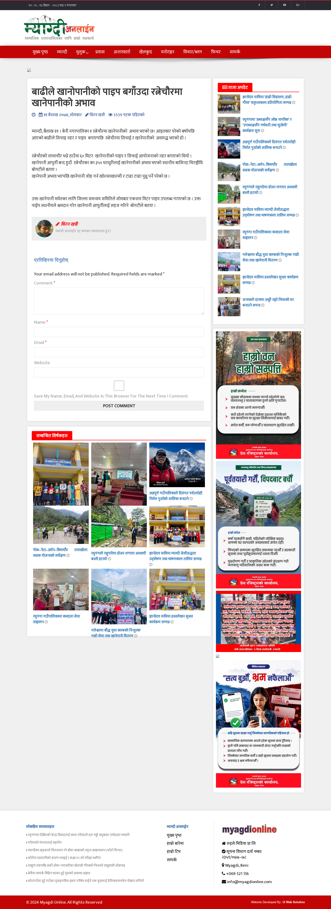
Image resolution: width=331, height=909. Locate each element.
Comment (44, 283)
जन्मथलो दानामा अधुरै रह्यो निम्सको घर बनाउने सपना (268, 303)
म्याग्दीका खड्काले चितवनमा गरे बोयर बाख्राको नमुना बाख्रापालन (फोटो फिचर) (75, 850)
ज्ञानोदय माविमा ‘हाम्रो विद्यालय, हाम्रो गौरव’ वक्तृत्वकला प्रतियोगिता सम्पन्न (267, 100)
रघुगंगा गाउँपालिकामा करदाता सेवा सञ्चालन (56, 619)
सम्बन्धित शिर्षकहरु (52, 436)
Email (40, 342)
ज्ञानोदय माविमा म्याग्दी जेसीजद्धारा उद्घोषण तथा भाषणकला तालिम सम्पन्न (175, 556)
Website (42, 362)
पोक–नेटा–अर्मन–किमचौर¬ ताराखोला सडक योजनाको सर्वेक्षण (60, 553)
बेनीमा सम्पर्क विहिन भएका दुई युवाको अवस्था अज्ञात (59, 873)
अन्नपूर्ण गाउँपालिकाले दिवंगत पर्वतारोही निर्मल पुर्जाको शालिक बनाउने (175, 496)
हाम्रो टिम (174, 851)
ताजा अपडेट (237, 87)
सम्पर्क (172, 860)
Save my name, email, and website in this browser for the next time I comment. (111, 396)
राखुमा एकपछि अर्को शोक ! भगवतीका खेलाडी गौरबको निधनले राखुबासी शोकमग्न (76, 865)
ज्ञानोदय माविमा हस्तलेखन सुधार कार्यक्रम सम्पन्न (270, 280)
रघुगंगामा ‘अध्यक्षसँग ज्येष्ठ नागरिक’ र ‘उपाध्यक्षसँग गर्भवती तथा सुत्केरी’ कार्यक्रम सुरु (267, 125)
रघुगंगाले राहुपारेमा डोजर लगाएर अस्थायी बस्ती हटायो (118, 556)
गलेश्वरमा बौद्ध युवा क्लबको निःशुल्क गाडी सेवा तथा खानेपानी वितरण (116, 633)
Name (41, 322)
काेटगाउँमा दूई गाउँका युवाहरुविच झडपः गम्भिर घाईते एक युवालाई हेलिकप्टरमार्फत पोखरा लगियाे (86, 881)
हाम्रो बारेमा (175, 843)
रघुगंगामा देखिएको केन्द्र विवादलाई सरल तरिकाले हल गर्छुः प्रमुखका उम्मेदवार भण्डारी (78, 835)
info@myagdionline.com (249, 881)
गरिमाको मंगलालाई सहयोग (45, 842)
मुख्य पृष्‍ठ (174, 835)
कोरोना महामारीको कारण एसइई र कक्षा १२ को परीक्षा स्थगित (64, 858)
